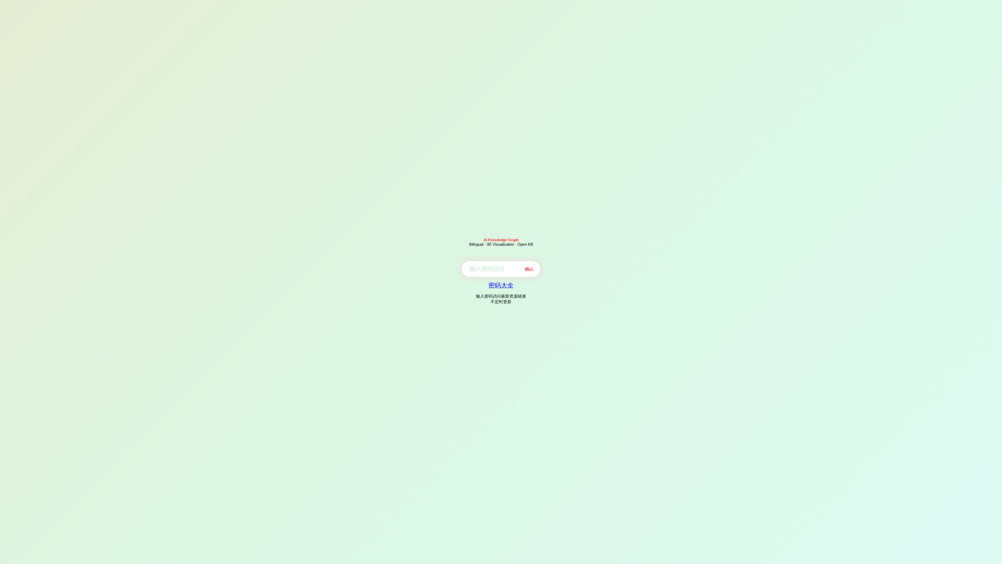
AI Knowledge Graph (501, 240)
